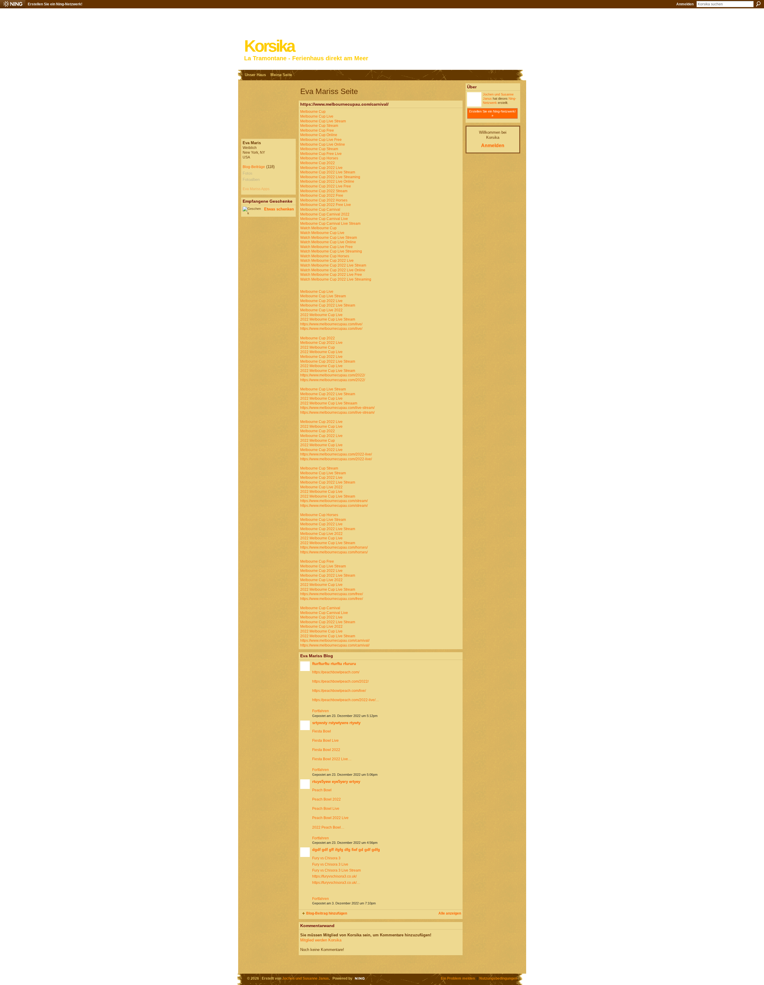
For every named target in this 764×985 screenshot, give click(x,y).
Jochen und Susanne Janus (305, 978)
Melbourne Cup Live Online (322, 144)
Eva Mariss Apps (256, 189)
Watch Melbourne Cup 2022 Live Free (331, 275)
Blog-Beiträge (254, 167)
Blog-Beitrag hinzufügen (326, 913)
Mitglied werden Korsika (320, 940)
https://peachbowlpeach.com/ (335, 672)
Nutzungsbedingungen (498, 978)
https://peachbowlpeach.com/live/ (339, 691)
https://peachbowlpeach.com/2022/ (340, 681)
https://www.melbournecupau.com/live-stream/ (337, 408)
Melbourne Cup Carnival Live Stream (330, 223)
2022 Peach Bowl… (328, 827)
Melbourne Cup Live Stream (323, 121)
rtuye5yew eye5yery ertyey (336, 781)
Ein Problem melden (458, 978)
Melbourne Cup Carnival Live (324, 219)
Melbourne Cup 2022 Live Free (325, 186)
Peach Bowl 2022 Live (330, 818)
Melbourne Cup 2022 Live (321, 168)
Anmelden (685, 4)
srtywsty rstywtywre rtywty (336, 723)
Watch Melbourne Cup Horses (324, 256)
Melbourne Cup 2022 (317, 163)
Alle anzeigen (449, 913)
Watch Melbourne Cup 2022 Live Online (332, 270)
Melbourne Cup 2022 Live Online (327, 181)
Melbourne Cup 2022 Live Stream (327, 172)
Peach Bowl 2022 (326, 799)
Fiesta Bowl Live (325, 740)
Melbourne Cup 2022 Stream (323, 191)
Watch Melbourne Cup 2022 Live (327, 260)
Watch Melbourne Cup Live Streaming (331, 251)
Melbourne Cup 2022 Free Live (325, 205)
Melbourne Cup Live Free (321, 140)
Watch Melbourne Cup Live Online (328, 242)
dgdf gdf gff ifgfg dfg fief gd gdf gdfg (346, 849)
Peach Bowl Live (325, 809)
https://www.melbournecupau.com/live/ (331, 324)
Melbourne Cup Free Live (321, 154)
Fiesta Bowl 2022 (326, 750)
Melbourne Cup (313, 112)
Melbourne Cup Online (318, 135)
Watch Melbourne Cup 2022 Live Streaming (335, 279)
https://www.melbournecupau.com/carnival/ (334, 640)
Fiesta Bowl (321, 731)
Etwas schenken (279, 209)
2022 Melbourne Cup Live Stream (327, 319)
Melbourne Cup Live (316, 116)
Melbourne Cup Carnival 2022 (324, 214)
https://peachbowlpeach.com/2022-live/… (345, 700)
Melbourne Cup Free (317, 130)
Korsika (269, 46)
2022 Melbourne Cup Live (321, 315)
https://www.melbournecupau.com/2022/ (332, 375)
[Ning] (12, 4)
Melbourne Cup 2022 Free (321, 195)
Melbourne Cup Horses (319, 158)
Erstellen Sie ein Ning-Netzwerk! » (492, 113)
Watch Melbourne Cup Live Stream (328, 238)
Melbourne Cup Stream (319, 126)
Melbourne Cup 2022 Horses (323, 200)
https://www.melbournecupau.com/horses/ (334, 547)
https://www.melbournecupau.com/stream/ (334, 501)
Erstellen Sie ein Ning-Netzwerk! (55, 4)
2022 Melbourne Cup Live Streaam (328, 403)
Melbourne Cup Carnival (320, 209)
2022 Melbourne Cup (317, 347)
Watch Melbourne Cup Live (322, 233)
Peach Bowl (322, 790)
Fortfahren (320, 711)
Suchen (758, 4)
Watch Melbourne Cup (318, 228)
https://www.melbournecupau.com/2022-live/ (336, 454)
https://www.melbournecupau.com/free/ (331, 594)
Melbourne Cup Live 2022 (321, 310)
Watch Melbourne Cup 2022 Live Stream (333, 265)
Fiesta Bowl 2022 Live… (332, 759)
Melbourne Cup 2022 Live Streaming (330, 177)
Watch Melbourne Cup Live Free (326, 247)
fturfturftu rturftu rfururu (334, 663)
